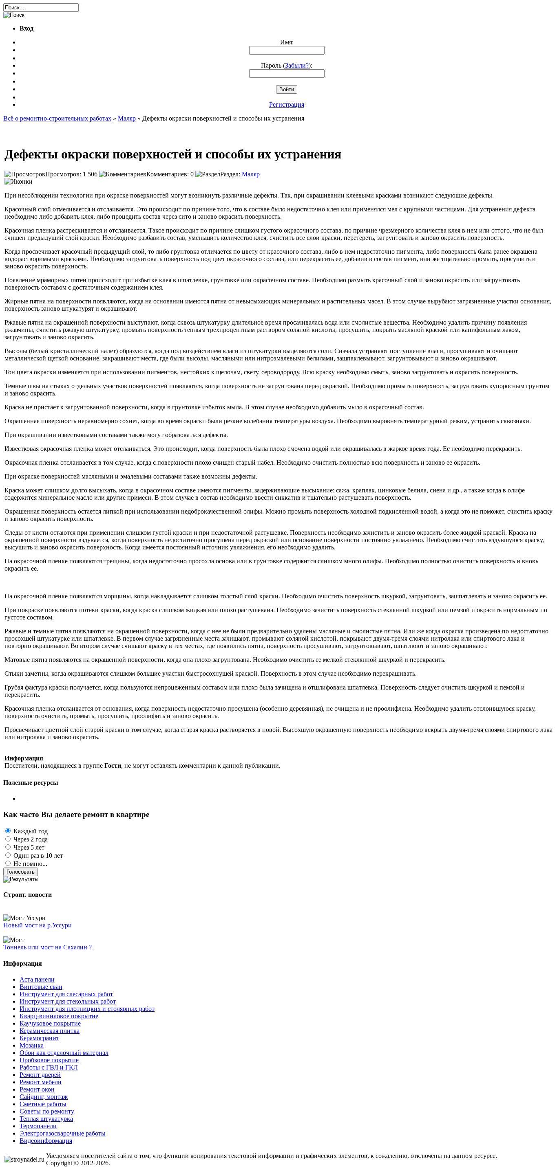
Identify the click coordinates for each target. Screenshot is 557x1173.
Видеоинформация (46, 1140)
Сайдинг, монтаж (44, 1096)
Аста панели (37, 979)
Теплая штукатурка (46, 1118)
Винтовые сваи (41, 986)
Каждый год (30, 831)
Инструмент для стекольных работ (68, 1001)
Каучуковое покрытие (50, 1023)
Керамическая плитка (50, 1030)
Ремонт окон (37, 1089)
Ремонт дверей (40, 1074)
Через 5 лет (28, 847)
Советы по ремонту (47, 1111)
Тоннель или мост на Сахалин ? (47, 947)
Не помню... (29, 863)
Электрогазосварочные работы (63, 1133)
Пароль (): (286, 65)
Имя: (287, 42)
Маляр (251, 174)
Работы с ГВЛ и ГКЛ (49, 1067)
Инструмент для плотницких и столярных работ (87, 1008)
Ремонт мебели (41, 1082)
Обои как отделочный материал (64, 1052)
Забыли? (297, 65)
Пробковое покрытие (49, 1060)
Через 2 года (30, 839)
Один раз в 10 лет (37, 855)
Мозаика (32, 1045)
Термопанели (38, 1125)
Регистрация (286, 104)
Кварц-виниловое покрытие (59, 1016)
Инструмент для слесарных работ (66, 994)
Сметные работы (43, 1104)
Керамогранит (39, 1038)
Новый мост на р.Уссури (37, 925)
